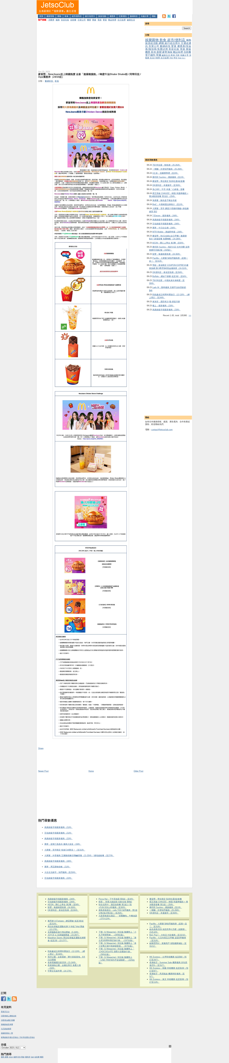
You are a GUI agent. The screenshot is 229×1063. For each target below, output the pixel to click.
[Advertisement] (135, 7)
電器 (100, 20)
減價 (15, 1057)
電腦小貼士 (182, 58)
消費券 (51, 20)
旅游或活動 (152, 43)
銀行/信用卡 (90, 16)
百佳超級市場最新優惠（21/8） (58, 833)
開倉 (94, 20)
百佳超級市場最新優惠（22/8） (58, 878)
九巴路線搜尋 (6, 1029)
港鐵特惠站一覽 (7, 1033)
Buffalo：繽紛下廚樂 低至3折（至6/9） (170, 276)
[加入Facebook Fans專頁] (174, 17)
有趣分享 (144, 16)
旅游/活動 (102, 16)
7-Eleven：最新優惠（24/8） (165, 215)
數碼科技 (134, 16)
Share (40, 748)
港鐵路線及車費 (7, 1024)
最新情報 (50, 16)
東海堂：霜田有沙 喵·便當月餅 (166, 301)
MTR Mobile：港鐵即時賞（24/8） (167, 232)
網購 (162, 43)
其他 (153, 52)
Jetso (11, 1057)
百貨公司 (82, 20)
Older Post (138, 771)
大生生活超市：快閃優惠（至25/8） (60, 872)
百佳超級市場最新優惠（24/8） (166, 224)
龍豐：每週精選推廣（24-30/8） (166, 254)
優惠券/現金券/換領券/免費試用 (168, 47)
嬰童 (105, 20)
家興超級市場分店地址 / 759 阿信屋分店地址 (18, 1037)
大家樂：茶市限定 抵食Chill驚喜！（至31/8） (64, 850)
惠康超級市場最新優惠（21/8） (58, 827)
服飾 (58, 20)
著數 (6, 1057)
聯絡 (154, 16)
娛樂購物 (152, 40)
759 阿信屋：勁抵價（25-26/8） (166, 165)
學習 (176, 58)
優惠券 (112, 16)
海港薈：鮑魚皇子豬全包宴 (164, 200)
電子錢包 (150, 55)
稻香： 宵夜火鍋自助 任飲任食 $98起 (115, 902)
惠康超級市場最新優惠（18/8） (58, 861)
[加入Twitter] (169, 17)
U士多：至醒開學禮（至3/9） (165, 173)
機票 (89, 20)
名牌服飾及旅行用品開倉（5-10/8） (64, 932)
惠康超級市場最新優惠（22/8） (58, 838)
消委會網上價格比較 (8, 1016)
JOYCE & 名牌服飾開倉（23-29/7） (64, 935)
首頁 (41, 16)
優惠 (3, 1057)
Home (91, 771)
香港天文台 (5, 1012)
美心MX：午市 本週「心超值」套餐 (168, 189)
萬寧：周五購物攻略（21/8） (57, 867)
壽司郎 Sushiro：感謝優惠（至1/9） (168, 177)
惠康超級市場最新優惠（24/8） (166, 219)
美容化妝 (65, 20)
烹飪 (171, 58)
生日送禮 (121, 20)
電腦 (159, 55)
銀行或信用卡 (173, 43)
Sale (32, 1057)
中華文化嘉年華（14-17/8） (60, 971)
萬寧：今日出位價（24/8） (164, 228)
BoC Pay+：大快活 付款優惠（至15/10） (168, 935)
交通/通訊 (123, 16)
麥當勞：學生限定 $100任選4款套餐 (168, 181)
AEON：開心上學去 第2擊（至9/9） (168, 243)
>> (190, 315)
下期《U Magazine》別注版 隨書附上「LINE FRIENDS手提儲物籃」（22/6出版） (117, 960)
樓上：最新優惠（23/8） (163, 305)
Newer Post (43, 771)
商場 (173, 55)
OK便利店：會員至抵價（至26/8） (168, 272)
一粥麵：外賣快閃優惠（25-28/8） (167, 169)
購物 (59, 16)
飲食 (66, 16)
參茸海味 (167, 52)
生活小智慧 (155, 58)
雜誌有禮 (112, 20)
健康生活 (131, 20)
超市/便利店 (77, 16)
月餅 (177, 55)
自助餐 (73, 20)
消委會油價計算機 (8, 1020)
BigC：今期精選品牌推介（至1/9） (168, 204)
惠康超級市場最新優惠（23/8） (166, 309)
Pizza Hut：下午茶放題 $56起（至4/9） (116, 899)
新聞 (159, 52)
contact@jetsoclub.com (162, 429)
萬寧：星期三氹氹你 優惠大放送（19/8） (62, 844)
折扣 (19, 1057)
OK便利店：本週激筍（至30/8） (166, 185)
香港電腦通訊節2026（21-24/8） (62, 962)
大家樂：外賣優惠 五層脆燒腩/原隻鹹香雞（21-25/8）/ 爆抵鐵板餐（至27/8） (79, 855)
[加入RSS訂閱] (164, 17)
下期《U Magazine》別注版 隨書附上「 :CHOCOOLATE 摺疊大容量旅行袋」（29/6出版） (116, 952)
